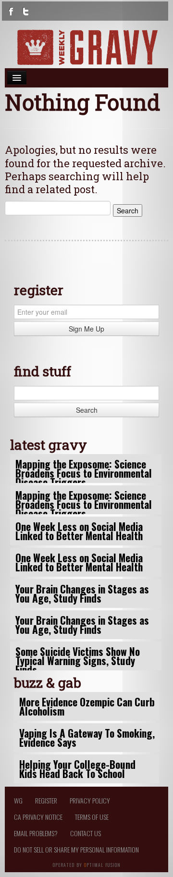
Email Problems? (36, 833)
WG (18, 800)
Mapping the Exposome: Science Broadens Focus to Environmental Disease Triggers (83, 473)
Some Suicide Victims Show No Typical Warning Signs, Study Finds (77, 660)
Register (46, 800)
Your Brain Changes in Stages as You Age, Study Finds (82, 593)
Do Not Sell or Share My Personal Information (76, 849)
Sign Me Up (86, 329)
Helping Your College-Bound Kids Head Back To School (77, 769)
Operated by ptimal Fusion (87, 864)
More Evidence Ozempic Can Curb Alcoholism (87, 706)
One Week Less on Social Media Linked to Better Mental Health (79, 531)
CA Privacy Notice (38, 817)
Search (87, 410)
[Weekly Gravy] (86, 47)
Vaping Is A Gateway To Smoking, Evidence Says (87, 738)
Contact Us (85, 833)
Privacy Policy (90, 800)
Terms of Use (92, 817)
